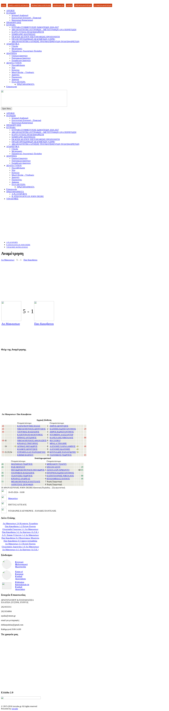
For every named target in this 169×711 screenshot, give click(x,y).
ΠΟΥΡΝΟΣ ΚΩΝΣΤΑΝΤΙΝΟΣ (60, 473)
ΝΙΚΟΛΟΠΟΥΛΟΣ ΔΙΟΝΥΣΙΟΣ (31, 429)
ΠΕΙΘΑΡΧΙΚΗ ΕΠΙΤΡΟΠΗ (41, 5)
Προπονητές (17, 77)
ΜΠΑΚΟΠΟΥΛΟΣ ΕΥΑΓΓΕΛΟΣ (25, 481)
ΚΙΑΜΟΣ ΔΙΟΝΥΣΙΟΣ (27, 449)
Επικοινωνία (11, 86)
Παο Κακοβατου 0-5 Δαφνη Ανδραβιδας (20, 541)
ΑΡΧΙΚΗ (10, 10)
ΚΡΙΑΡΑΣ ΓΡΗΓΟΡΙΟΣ (27, 443)
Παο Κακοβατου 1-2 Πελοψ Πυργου (20, 526)
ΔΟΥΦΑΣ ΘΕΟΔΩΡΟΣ (27, 446)
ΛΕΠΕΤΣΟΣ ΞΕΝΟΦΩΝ (22, 484)
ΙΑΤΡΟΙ (69, 5)
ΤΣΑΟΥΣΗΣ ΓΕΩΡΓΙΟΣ (21, 476)
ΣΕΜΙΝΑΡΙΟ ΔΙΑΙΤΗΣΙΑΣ (23, 34)
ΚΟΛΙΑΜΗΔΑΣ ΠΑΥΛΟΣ (58, 479)
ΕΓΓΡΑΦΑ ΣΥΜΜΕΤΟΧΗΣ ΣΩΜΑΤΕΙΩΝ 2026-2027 (35, 27)
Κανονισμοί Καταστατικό (22, 20)
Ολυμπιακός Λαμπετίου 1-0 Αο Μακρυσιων (20, 547)
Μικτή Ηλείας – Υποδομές (23, 72)
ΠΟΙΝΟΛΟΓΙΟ (58, 5)
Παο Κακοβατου (30, 260)
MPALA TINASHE (58, 443)
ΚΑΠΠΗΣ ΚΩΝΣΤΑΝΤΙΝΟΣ (63, 429)
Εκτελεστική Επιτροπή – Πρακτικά (26, 18)
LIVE (4, 5)
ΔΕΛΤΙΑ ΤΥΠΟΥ (14, 63)
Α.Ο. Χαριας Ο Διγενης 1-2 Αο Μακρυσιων (20, 535)
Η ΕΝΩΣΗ (11, 13)
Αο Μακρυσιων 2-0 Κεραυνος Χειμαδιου (20, 523)
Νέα (13, 67)
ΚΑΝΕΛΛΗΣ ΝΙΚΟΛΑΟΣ (61, 437)
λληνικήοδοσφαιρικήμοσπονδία (21, 564)
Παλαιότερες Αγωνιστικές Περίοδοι (27, 51)
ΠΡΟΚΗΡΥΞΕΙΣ (13, 22)
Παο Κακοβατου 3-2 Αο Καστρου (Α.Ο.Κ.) (20, 532)
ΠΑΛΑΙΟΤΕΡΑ (18, 82)
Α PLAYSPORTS (19, 194)
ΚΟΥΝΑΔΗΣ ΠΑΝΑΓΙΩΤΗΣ (63, 452)
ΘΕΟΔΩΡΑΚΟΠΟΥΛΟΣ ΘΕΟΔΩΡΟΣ (27, 470)
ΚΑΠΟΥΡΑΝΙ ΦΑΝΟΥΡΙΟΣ (30, 435)
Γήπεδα (15, 46)
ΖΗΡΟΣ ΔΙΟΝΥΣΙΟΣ (59, 426)
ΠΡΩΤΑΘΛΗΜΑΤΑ (25, 84)
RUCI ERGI (55, 440)
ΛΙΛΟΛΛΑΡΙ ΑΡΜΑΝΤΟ (58, 470)
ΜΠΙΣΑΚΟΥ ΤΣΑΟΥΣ (57, 464)
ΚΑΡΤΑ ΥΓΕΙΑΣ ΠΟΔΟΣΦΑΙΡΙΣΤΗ (28, 32)
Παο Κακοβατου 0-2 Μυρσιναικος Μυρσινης (20, 538)
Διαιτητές (15, 75)
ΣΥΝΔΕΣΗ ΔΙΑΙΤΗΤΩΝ (102, 5)
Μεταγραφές (17, 48)
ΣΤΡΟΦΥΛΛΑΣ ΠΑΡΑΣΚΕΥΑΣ (31, 452)
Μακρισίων (13, 498)
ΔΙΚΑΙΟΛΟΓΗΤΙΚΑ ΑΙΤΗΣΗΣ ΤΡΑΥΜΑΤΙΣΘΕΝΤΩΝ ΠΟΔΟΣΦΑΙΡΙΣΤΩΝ (45, 41)
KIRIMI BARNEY (25, 455)
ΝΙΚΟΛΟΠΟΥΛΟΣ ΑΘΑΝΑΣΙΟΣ (31, 440)
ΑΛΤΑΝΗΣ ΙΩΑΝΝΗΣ (60, 449)
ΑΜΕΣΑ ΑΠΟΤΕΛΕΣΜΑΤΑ (19, 5)
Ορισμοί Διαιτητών (20, 56)
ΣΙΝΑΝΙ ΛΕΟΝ (53, 467)
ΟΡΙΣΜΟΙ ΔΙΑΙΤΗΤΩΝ (83, 5)
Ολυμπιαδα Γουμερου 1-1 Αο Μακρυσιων (20, 529)
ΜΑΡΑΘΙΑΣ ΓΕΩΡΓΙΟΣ (21, 464)
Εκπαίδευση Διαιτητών (21, 60)
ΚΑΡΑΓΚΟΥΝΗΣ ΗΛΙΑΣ (28, 426)
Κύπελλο (15, 70)
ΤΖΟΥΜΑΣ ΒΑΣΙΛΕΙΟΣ (28, 432)
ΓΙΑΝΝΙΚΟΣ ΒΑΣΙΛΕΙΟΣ (22, 473)
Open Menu (6, 109)
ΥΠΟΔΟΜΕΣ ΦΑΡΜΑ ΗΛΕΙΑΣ (17, 247)
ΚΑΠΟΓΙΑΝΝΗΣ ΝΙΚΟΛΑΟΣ (60, 476)
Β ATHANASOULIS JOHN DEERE (28, 196)
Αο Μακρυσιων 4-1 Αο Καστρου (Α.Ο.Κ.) (20, 549)
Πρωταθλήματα (18, 65)
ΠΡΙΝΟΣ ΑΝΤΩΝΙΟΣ (26, 437)
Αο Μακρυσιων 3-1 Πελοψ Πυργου (20, 544)
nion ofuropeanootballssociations (20, 575)
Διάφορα (15, 79)
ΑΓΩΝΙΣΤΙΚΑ (12, 44)
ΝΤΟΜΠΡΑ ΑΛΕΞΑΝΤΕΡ (61, 435)
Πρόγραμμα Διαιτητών (21, 58)
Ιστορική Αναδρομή (20, 15)
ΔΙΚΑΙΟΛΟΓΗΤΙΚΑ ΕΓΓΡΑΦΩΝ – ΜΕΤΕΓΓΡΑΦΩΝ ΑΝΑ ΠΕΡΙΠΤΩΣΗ (44, 29)
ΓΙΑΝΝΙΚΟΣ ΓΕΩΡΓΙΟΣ (61, 455)
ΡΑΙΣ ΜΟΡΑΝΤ (18, 467)
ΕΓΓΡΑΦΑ (11, 25)
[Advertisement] (80, 220)
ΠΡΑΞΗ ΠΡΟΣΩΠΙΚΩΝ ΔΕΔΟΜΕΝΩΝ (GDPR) (33, 39)
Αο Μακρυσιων (7, 260)
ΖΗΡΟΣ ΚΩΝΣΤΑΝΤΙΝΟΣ (62, 432)
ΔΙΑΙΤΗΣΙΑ (11, 53)
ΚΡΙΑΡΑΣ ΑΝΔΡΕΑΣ (20, 479)
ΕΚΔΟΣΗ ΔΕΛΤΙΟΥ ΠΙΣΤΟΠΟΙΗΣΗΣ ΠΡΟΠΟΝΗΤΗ (36, 37)
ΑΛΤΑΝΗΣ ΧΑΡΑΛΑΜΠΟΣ (62, 446)
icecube (15, 709)
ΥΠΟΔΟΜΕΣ (12, 199)
